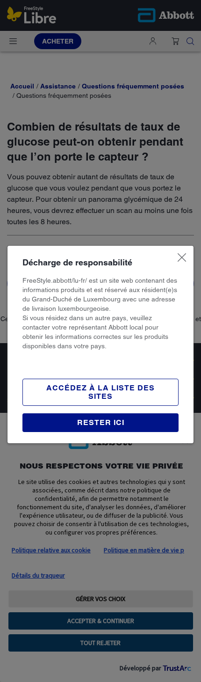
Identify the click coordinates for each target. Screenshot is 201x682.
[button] (100, 422)
